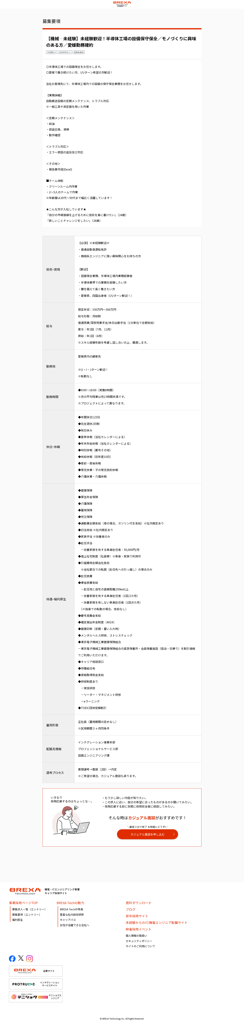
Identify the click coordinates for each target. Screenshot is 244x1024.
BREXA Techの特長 (71, 909)
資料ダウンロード (138, 902)
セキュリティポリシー (139, 941)
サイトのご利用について (140, 946)
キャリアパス (68, 920)
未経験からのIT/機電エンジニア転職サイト (157, 922)
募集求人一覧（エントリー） (29, 909)
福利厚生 (17, 920)
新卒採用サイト (137, 916)
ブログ (130, 909)
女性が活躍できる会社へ (74, 925)
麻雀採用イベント (138, 929)
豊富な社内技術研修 (72, 914)
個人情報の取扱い (136, 935)
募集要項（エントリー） (27, 914)
